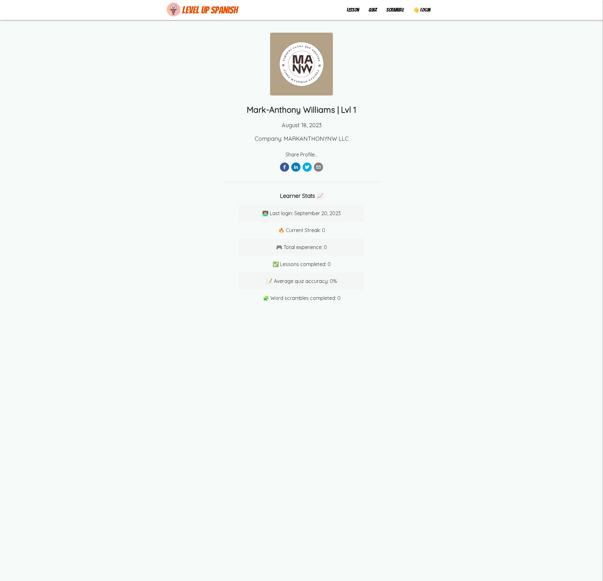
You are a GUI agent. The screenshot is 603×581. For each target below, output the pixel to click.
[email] (318, 168)
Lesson (353, 10)
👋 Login (421, 10)
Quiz (372, 10)
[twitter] (307, 168)
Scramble (395, 10)
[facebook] (284, 168)
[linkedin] (296, 168)
